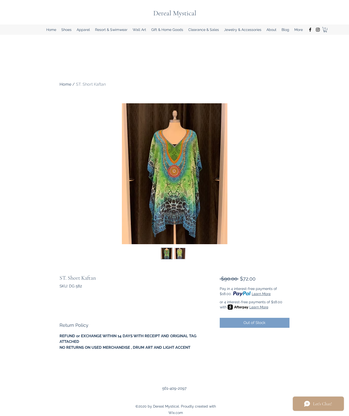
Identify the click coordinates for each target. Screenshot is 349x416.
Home (65, 84)
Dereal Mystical (174, 13)
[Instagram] (317, 29)
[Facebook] (310, 29)
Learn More (261, 294)
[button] (66, 29)
